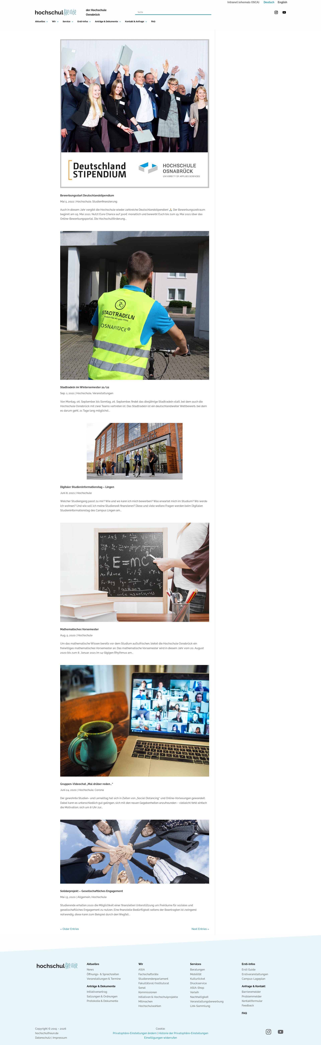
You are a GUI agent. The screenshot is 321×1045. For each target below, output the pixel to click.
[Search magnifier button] (209, 12)
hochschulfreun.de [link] (46, 1033)
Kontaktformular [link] (252, 1001)
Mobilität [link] (195, 974)
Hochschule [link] (83, 201)
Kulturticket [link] (197, 978)
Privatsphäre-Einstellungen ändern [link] (134, 1033)
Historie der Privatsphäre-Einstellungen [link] (183, 1033)
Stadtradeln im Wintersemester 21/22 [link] (84, 387)
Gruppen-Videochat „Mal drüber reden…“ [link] (86, 784)
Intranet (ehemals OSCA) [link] (243, 2)
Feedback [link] (248, 1005)
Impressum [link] (60, 1037)
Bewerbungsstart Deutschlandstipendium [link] (87, 195)
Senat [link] (142, 987)
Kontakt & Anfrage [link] (134, 21)
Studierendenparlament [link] (153, 978)
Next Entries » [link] (200, 929)
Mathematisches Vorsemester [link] (79, 629)
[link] (269, 2)
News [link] (90, 969)
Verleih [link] (194, 992)
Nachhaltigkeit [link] (199, 997)
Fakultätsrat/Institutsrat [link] (153, 983)
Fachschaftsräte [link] (148, 974)
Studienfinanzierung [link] (104, 201)
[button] (276, 12)
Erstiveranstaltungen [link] (255, 974)
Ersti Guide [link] (248, 969)
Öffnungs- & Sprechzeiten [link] (103, 974)
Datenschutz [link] (43, 1037)
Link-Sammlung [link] (200, 1006)
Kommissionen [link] (147, 992)
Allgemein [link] (83, 897)
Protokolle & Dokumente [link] (102, 1001)
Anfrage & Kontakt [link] (253, 986)
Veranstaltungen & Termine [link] (104, 978)
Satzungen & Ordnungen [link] (102, 996)
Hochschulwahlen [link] (149, 1006)
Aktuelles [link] (40, 21)
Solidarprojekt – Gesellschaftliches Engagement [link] (91, 891)
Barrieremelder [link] (251, 991)
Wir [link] (54, 21)
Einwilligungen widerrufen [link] (160, 1037)
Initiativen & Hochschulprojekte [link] (158, 997)
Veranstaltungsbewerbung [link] (207, 1001)
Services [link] (195, 964)
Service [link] (66, 21)
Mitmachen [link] (145, 1001)
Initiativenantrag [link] (97, 991)
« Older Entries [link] (69, 929)
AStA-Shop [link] (197, 987)
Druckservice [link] (198, 983)
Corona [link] (99, 790)
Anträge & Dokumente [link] (106, 21)
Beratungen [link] (197, 969)
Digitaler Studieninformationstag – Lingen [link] (87, 487)
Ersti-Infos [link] (82, 21)
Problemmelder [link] (252, 996)
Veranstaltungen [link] (102, 393)
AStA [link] (141, 969)
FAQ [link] (153, 21)
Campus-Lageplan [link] (253, 978)
